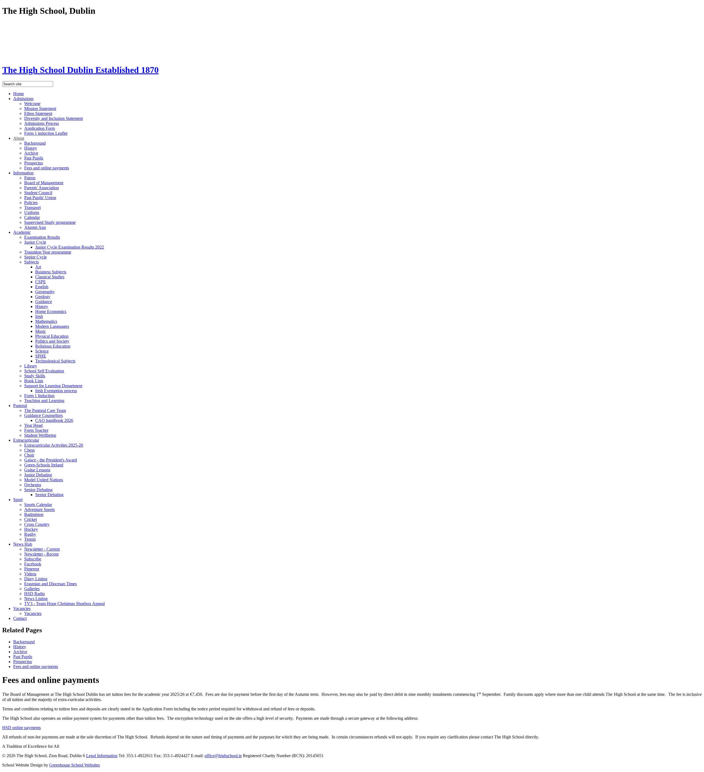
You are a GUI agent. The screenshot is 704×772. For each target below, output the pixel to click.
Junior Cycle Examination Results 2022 (69, 247)
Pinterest (31, 569)
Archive (31, 153)
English (41, 286)
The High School (80, 70)
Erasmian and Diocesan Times (50, 583)
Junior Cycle (35, 242)
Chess (29, 450)
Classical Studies (49, 276)
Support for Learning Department (53, 385)
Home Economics (50, 311)
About (18, 138)
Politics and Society (52, 341)
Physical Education (51, 336)
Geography (45, 291)
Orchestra (32, 484)
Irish (39, 316)
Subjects (31, 262)
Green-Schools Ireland (43, 465)
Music (40, 331)
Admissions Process (41, 123)
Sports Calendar (38, 504)
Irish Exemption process (56, 390)
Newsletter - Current (42, 549)
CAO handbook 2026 (54, 420)
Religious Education (52, 346)
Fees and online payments (46, 168)
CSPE (40, 281)
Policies (31, 202)
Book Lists (33, 380)
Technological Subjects (55, 361)
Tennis (30, 539)
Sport (18, 499)
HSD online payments (21, 727)
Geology (42, 296)
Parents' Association (41, 187)
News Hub (22, 544)
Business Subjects (50, 272)
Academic (22, 232)
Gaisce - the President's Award (50, 460)
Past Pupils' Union (40, 197)
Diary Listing (35, 578)
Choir (29, 455)
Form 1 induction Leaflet (45, 133)
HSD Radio (34, 593)
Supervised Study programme (50, 222)
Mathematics (46, 321)
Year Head (33, 425)
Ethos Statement (38, 113)
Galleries (32, 588)
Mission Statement (40, 108)
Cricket (30, 519)
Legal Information (101, 755)
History (30, 148)
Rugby (30, 534)
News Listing (36, 598)
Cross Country (37, 524)
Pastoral (20, 405)
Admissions (23, 98)
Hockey (31, 529)
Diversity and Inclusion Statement (53, 118)
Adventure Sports (39, 509)
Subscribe (32, 559)
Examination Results (42, 237)
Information (23, 173)
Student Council (38, 192)
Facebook (32, 564)
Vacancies (22, 608)
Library (30, 366)
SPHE (40, 356)
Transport (32, 207)
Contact (20, 618)
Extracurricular (26, 440)
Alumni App (35, 227)
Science (42, 351)
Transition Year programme (47, 252)
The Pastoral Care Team (45, 410)
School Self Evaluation (44, 371)
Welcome (32, 103)
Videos (30, 574)
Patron (29, 177)
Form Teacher (36, 430)
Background (35, 143)
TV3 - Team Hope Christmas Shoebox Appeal (64, 603)
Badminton (33, 514)
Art (38, 267)
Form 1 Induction (39, 395)
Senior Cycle (35, 257)
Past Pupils (33, 158)
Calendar (32, 217)
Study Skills (34, 375)
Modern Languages (52, 326)
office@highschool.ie (223, 755)
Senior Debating (38, 489)
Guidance (43, 301)
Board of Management (43, 182)
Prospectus (33, 163)
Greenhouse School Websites (74, 765)
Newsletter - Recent (41, 554)
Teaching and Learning (44, 400)
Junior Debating (38, 474)
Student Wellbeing (40, 435)
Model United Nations (43, 479)
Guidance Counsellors (43, 415)
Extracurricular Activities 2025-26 (53, 445)
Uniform (31, 212)
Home (18, 93)
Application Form (39, 128)
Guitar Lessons (37, 470)
